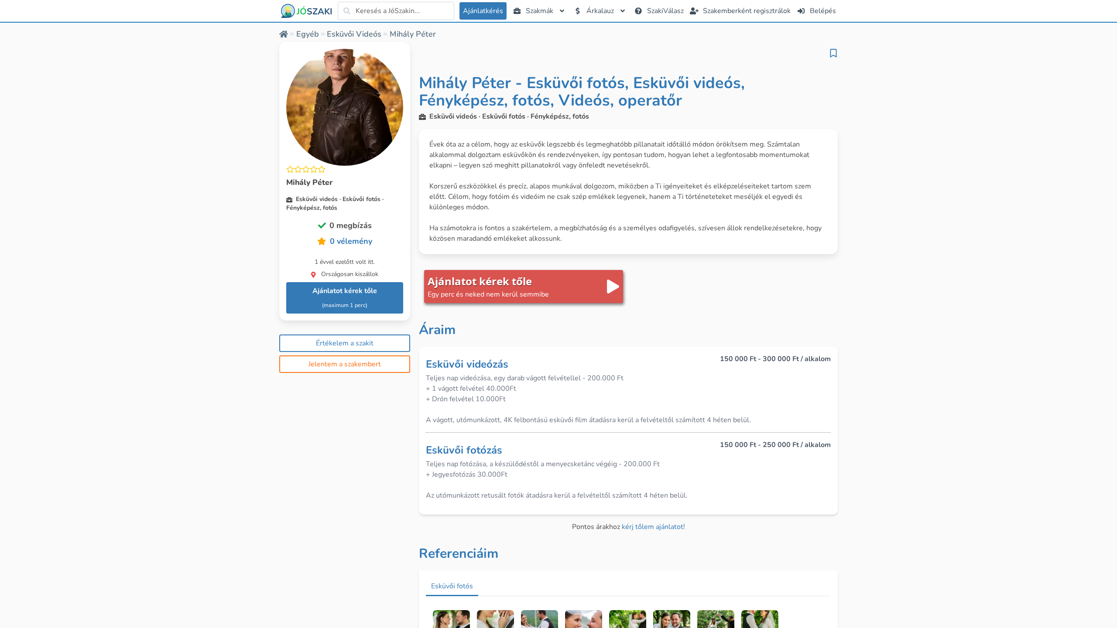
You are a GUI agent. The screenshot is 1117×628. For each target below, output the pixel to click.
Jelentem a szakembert (344, 364)
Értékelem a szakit (344, 343)
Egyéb (307, 34)
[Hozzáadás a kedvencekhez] (833, 53)
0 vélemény (351, 241)
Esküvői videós (354, 34)
